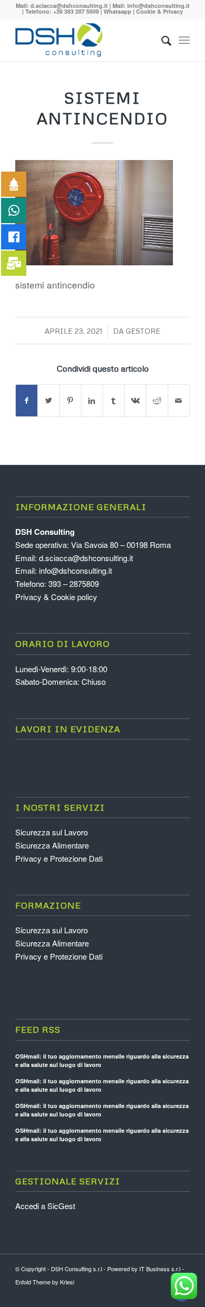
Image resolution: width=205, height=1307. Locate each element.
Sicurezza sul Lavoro (51, 831)
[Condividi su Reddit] (156, 400)
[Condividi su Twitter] (48, 400)
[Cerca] (161, 40)
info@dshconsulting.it (158, 5)
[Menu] (184, 40)
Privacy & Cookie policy (56, 596)
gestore (143, 330)
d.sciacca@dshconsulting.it (69, 5)
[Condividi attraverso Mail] (178, 400)
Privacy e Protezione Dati (58, 858)
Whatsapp (117, 11)
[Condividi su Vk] (135, 400)
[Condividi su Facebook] (26, 400)
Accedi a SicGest (45, 1205)
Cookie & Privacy (159, 11)
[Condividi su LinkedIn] (91, 400)
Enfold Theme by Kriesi (44, 1282)
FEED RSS (37, 1029)
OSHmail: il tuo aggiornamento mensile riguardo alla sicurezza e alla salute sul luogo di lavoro (102, 1060)
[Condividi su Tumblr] (113, 400)
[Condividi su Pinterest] (70, 400)
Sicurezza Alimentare (52, 845)
